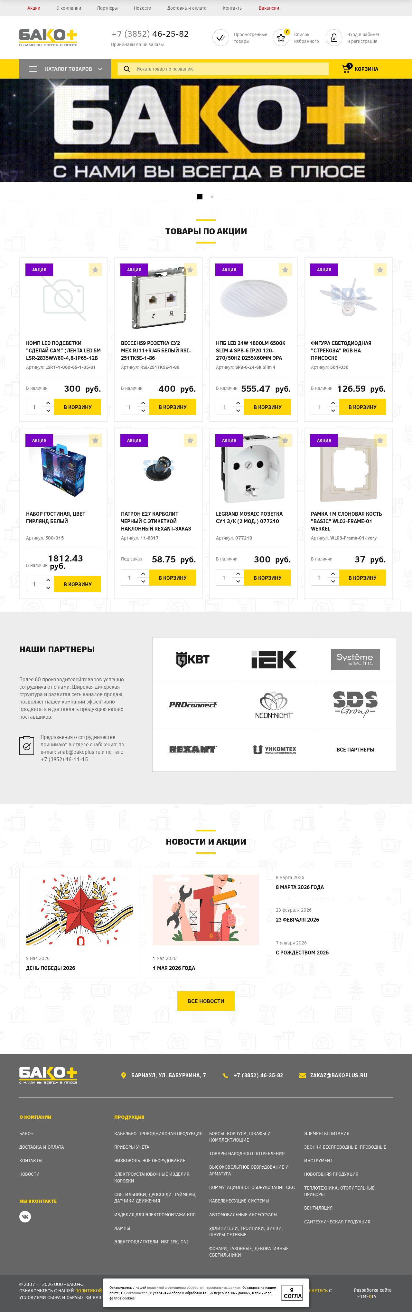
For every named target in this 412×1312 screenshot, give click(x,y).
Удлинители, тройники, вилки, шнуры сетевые (246, 1231)
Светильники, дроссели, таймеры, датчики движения (155, 1197)
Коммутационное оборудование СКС (252, 1187)
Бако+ (26, 1133)
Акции (33, 8)
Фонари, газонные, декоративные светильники (249, 1251)
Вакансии (269, 8)
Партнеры (107, 8)
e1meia (366, 1296)
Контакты (233, 8)
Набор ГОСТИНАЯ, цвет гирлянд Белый (55, 517)
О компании (68, 8)
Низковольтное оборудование (149, 1160)
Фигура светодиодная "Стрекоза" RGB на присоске (341, 350)
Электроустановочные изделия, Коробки (152, 1177)
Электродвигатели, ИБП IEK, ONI (151, 1242)
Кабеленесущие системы (239, 1201)
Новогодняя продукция (331, 1174)
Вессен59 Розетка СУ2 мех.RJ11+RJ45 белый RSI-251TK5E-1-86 (156, 350)
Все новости (206, 1001)
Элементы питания (326, 1133)
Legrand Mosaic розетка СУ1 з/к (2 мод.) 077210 (249, 517)
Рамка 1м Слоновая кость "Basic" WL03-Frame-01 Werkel (346, 521)
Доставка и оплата (187, 8)
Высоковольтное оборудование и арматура (249, 1170)
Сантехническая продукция (337, 1222)
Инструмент (318, 1160)
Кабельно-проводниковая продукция (158, 1133)
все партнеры (355, 749)
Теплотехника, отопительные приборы (339, 1191)
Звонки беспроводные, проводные (345, 1147)
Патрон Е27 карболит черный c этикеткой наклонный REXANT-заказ (156, 521)
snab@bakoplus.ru (78, 751)
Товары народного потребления (247, 1153)
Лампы (122, 1228)
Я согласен (293, 1293)
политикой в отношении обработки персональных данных (193, 1287)
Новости (142, 8)
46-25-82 (150, 33)
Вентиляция (318, 1208)
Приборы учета (131, 1147)
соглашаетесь (137, 1292)
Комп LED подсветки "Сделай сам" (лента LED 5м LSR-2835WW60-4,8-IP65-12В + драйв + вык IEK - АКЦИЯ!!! (63, 351)
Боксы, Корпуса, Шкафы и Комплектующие (240, 1136)
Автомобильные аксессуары (243, 1214)
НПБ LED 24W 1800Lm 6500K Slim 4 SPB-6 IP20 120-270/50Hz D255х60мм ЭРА (251, 350)
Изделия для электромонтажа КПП (155, 1214)
